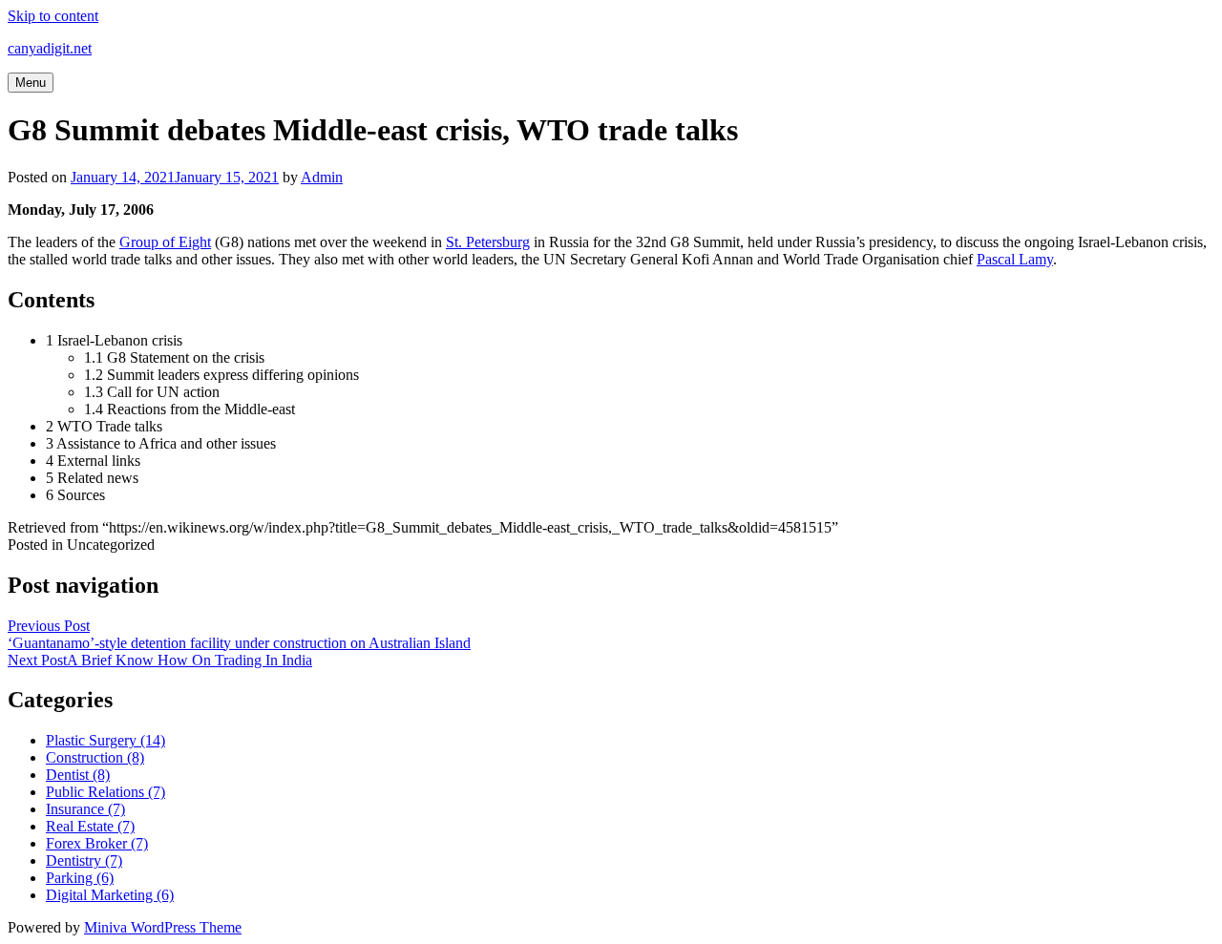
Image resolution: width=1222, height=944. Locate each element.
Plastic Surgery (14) (105, 740)
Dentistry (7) (84, 860)
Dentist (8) (78, 774)
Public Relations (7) (105, 792)
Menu (30, 82)
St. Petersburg (488, 242)
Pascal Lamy (1015, 259)
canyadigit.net (50, 48)
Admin (322, 177)
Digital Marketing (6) (110, 895)
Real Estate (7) (90, 826)
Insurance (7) (85, 809)
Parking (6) (80, 878)
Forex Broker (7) (97, 843)
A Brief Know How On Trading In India (160, 660)
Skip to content (53, 16)
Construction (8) (95, 757)
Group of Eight (165, 242)
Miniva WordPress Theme (163, 927)
